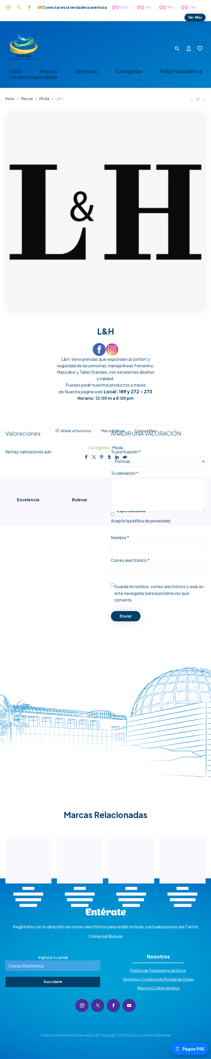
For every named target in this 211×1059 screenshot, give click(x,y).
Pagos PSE (193, 1049)
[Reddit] (125, 457)
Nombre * (120, 537)
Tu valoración (124, 473)
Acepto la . (141, 520)
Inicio (15, 71)
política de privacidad (150, 520)
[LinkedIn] (117, 457)
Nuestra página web (84, 391)
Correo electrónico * (130, 560)
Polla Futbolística (181, 71)
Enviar (126, 616)
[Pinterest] (102, 457)
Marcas (48, 71)
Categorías (129, 71)
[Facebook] (86, 457)
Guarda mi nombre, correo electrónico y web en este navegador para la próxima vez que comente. (159, 593)
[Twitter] (94, 457)
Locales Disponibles (33, 77)
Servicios (86, 71)
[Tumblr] (109, 457)
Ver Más (195, 17)
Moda (44, 98)
